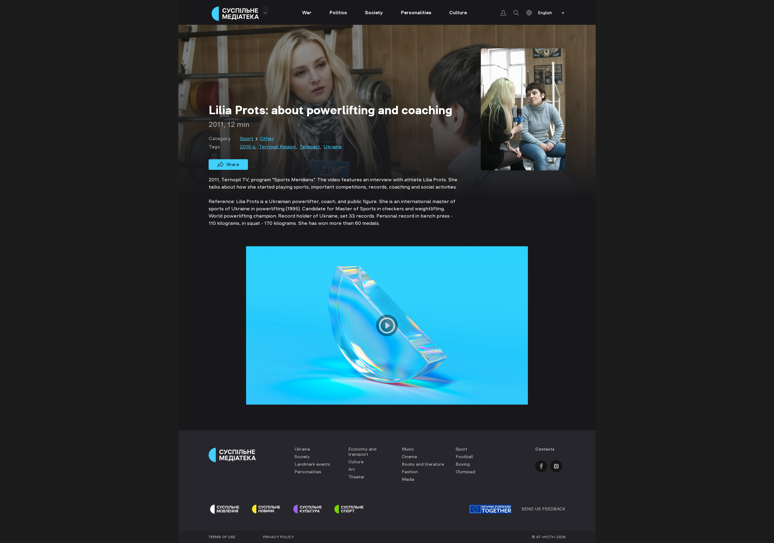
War (306, 12)
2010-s (247, 146)
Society (374, 12)
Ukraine (333, 146)
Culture (458, 12)
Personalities (416, 12)
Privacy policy (278, 537)
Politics (338, 12)
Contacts (544, 449)
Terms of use (222, 537)
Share (232, 164)
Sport (246, 138)
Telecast (309, 146)
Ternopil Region (277, 146)
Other (267, 138)
